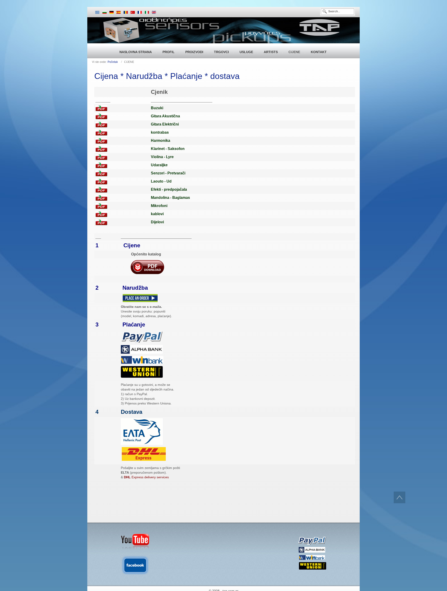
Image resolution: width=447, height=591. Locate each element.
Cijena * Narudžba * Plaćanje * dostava (167, 76)
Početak (113, 62)
